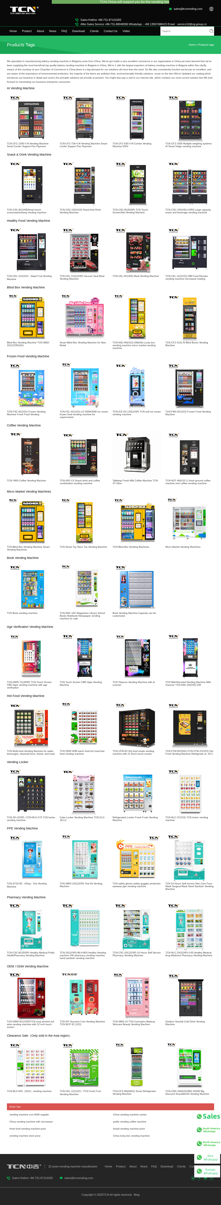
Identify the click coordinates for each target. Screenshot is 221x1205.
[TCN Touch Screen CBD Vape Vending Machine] (84, 679)
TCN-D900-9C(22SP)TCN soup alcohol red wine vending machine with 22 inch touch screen (30, 1024)
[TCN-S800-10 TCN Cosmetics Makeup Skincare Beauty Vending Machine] (137, 1018)
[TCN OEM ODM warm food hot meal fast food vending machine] (84, 748)
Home (13, 31)
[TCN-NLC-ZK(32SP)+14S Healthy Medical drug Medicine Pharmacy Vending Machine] (189, 949)
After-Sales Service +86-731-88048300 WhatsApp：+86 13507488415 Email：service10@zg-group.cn (143, 24)
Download (78, 31)
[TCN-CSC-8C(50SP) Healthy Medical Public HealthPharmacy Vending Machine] (31, 949)
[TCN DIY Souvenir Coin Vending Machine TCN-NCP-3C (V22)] (84, 1018)
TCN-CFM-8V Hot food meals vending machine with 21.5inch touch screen (133, 752)
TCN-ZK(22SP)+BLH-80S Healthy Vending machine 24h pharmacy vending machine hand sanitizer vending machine (83, 955)
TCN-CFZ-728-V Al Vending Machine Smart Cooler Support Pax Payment (83, 145)
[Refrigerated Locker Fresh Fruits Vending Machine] (137, 814)
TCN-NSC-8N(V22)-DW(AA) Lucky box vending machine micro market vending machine (134, 345)
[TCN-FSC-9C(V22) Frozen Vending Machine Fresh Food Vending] (31, 408)
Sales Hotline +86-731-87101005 (100, 19)
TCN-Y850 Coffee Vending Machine (26, 480)
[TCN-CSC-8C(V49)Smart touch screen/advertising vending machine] (31, 207)
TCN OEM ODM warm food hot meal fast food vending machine (82, 752)
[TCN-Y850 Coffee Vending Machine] (31, 477)
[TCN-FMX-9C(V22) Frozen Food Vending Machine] (189, 408)
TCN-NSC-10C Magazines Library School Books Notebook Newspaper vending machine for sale (82, 616)
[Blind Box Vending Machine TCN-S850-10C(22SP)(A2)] (31, 339)
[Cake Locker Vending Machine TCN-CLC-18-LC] (84, 814)
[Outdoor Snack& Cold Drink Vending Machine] (189, 1018)
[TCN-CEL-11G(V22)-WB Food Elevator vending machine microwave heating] (189, 273)
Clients (94, 31)
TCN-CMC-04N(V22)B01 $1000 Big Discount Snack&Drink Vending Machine (187, 1092)
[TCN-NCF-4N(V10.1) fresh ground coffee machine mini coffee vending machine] (189, 477)
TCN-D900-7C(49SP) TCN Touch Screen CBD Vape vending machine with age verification (29, 685)
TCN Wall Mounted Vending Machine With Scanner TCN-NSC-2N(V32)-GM (188, 683)
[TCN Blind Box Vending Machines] (137, 544)
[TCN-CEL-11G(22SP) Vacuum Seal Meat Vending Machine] (84, 273)
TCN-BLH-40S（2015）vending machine (29, 1091)
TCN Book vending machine (22, 613)
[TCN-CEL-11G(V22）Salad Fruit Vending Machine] (31, 273)
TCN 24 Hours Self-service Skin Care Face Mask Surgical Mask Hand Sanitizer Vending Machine (189, 886)
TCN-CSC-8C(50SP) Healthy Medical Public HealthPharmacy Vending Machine (31, 954)
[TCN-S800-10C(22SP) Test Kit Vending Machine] (84, 880)
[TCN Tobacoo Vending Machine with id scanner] (137, 679)
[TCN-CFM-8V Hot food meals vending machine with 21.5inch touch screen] (137, 748)
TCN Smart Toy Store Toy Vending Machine (83, 546)
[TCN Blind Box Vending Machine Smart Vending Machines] (31, 544)
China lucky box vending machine (131, 1135)
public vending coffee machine (129, 1121)
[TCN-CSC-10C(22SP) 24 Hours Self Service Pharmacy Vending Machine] (137, 949)
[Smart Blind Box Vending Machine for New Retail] (84, 339)
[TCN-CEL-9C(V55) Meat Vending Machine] (137, 273)
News (52, 31)
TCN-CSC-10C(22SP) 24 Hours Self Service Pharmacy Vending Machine (137, 954)
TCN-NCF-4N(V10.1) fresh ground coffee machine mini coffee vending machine (187, 482)
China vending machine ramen (130, 1114)
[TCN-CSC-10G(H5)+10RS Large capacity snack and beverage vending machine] (189, 207)
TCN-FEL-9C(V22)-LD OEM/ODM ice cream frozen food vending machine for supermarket (84, 414)
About (40, 31)
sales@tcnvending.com (188, 8)
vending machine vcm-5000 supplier (29, 1114)
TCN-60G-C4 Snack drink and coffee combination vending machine (80, 482)
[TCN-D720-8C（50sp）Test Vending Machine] (31, 880)
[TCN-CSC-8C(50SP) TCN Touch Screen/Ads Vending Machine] (137, 207)
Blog (136, 1194)
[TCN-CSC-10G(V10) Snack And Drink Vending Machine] (84, 207)
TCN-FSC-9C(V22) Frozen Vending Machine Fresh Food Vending (26, 413)
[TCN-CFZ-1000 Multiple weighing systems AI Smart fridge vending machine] (189, 140)
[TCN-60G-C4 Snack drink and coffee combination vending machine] (84, 477)
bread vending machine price (129, 1128)
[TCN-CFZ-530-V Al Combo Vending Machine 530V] (137, 140)
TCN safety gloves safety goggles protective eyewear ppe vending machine (137, 885)
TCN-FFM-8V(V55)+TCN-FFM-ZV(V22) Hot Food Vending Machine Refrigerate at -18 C (189, 752)
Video (126, 31)
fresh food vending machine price (27, 1128)
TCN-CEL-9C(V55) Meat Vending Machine (136, 276)
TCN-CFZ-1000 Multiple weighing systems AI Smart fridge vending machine (188, 145)
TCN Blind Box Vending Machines (131, 546)
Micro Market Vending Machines (182, 546)
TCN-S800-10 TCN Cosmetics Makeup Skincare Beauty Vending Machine (134, 1023)
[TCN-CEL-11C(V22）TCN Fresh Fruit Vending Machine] (84, 1088)
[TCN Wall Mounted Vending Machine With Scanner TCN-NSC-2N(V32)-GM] (189, 679)
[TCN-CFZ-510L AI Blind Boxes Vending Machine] (189, 339)
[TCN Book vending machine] (31, 610)
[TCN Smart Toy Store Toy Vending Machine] (84, 544)
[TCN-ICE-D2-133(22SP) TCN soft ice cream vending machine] (137, 408)
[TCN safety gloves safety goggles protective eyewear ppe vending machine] (137, 880)
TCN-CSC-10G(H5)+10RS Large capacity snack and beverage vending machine (188, 211)
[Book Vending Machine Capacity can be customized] (137, 610)
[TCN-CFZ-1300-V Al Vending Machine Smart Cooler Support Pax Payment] (31, 140)
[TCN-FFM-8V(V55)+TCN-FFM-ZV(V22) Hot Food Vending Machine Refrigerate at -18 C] (189, 748)
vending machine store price (24, 1135)
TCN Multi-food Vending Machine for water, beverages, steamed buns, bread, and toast (31, 752)
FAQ (64, 31)
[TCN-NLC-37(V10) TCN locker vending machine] (189, 814)
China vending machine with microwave (31, 1121)
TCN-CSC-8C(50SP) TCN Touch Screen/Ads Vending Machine (130, 211)
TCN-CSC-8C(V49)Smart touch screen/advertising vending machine (26, 211)
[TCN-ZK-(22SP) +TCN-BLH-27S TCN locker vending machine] (31, 814)
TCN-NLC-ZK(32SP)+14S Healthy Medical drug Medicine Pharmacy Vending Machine (188, 954)
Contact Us (110, 31)
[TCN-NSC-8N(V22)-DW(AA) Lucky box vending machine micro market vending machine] (137, 339)
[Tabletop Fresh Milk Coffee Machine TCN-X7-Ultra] (137, 477)
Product (27, 31)
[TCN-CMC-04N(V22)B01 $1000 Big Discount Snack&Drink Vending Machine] (189, 1088)
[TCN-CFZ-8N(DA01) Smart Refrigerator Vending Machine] (137, 1088)
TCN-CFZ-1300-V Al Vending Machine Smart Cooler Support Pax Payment (28, 145)
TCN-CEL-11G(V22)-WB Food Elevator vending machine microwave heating (186, 277)
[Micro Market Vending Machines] (189, 544)
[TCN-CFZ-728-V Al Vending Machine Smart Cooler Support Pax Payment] (84, 140)
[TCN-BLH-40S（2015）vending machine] (31, 1088)
